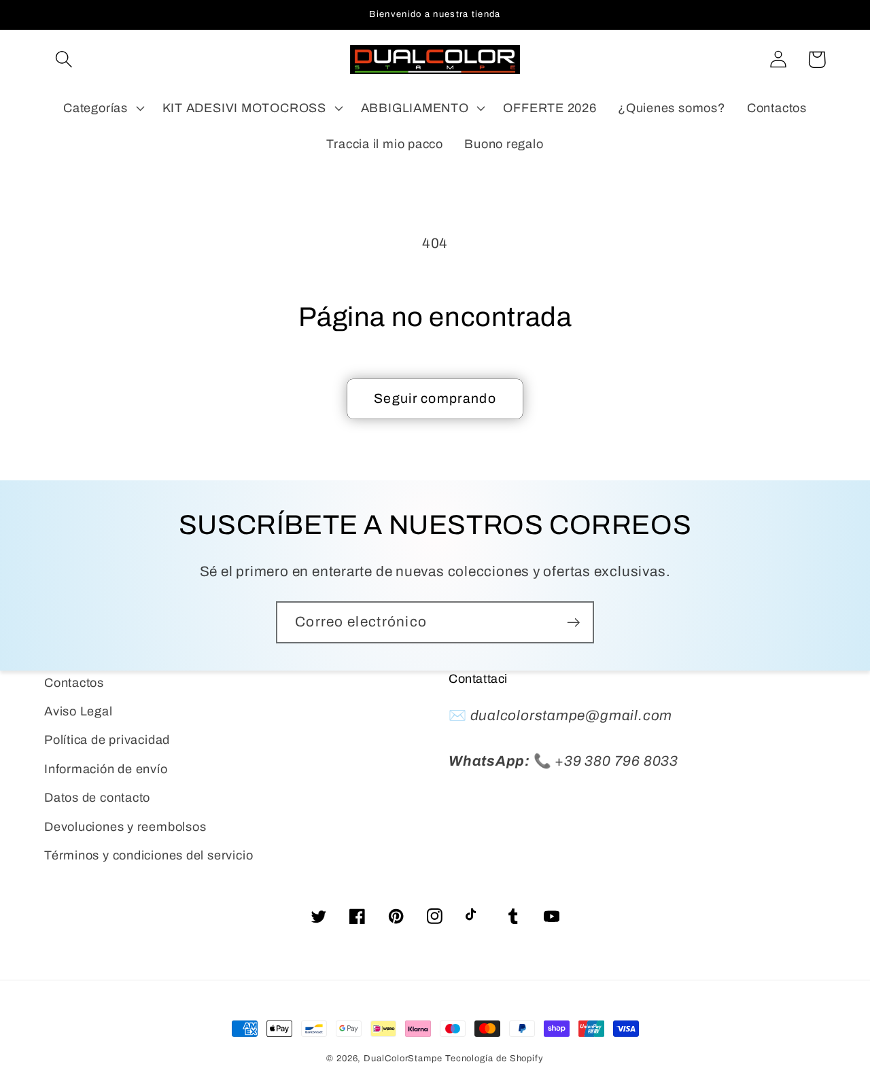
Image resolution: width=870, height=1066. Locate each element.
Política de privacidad (107, 740)
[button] (63, 59)
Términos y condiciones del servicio (148, 855)
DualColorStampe (403, 1058)
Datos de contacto (97, 797)
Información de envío (106, 769)
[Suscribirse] (573, 622)
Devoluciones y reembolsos (125, 827)
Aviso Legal (78, 711)
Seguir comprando (435, 398)
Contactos (74, 683)
